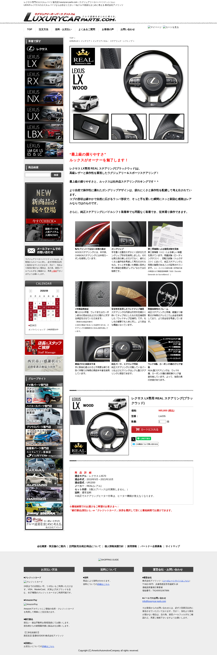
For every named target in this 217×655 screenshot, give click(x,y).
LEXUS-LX (74, 41)
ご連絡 (54, 271)
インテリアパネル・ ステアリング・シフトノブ (112, 41)
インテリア (85, 41)
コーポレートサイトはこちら (176, 581)
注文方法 (43, 29)
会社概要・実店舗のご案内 (51, 546)
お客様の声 (108, 29)
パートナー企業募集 (151, 546)
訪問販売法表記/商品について (85, 546)
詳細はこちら (48, 646)
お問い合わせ (128, 29)
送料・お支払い (63, 29)
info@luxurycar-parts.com (154, 601)
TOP (29, 29)
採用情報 (132, 546)
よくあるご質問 (86, 29)
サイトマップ (173, 546)
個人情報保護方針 (114, 546)
